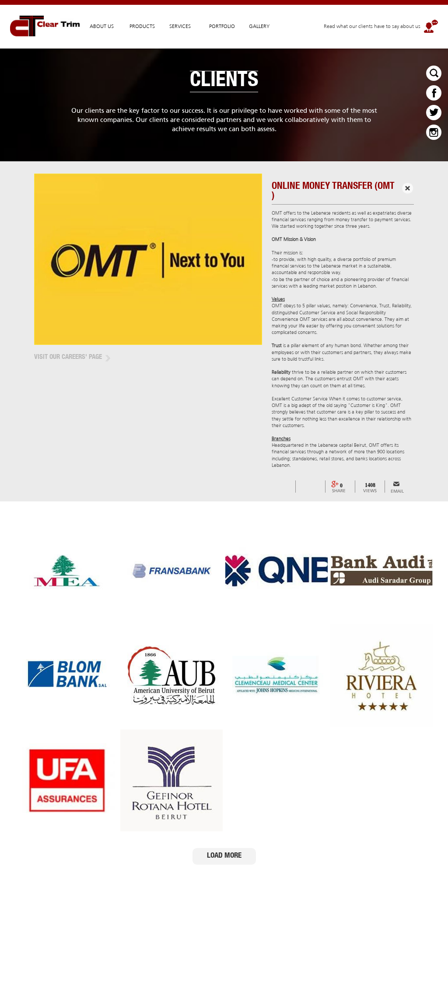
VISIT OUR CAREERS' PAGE (68, 357)
